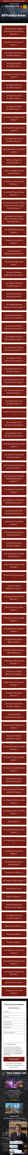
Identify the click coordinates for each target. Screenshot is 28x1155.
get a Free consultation (18, 1)
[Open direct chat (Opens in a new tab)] (24, 1119)
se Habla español (15, 3)
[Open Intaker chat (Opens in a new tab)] (11, 1154)
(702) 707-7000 (14, 1097)
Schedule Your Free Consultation (14, 1059)
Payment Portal (8, 1133)
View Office (14, 1100)
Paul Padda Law (8, 1137)
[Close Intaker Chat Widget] (26, 1119)
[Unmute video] (18, 1134)
